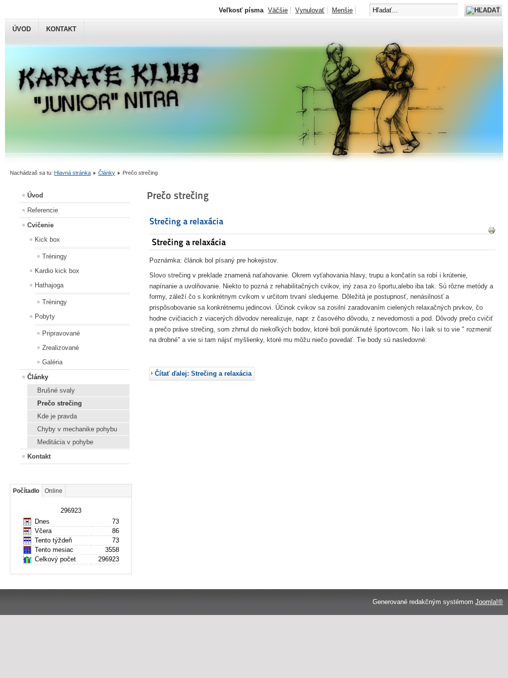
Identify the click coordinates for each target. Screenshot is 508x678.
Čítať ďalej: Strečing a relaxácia (203, 373)
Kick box (47, 239)
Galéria (52, 362)
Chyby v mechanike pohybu (77, 429)
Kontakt (61, 29)
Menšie (342, 10)
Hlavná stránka (72, 173)
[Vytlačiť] (492, 232)
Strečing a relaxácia (186, 221)
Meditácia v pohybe (65, 442)
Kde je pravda (57, 416)
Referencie (42, 210)
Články (106, 173)
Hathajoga (49, 285)
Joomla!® (489, 602)
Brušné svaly (56, 390)
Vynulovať (309, 10)
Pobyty (45, 316)
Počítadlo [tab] (26, 491)
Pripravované (61, 333)
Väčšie (278, 10)
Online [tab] (54, 491)
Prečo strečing (59, 403)
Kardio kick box (57, 270)
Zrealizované (60, 347)
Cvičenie (40, 225)
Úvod (21, 29)
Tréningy (54, 256)
